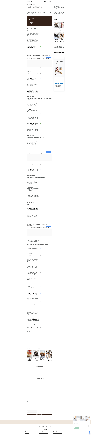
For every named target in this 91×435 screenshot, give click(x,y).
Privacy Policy (27, 433)
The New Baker (30, 23)
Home (27, 4)
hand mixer (30, 239)
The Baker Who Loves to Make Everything (34, 24)
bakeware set (31, 214)
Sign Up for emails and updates (43, 433)
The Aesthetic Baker (31, 18)
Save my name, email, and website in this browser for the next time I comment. (38, 407)
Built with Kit (59, 88)
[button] (59, 71)
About (45, 1)
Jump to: (29, 16)
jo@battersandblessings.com (59, 52)
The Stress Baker (30, 22)
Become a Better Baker (32, 4)
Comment (28, 385)
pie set (30, 248)
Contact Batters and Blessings (57, 433)
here (56, 19)
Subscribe (49, 1)
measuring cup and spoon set (32, 208)
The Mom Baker (30, 19)
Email (28, 401)
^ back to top (45, 429)
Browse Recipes (40, 1)
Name (28, 397)
